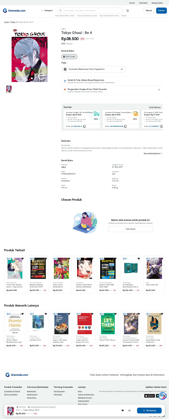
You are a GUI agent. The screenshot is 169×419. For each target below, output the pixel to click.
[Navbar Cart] (127, 10)
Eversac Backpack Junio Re (87, 16)
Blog (80, 391)
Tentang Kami (59, 391)
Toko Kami (143, 3)
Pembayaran (32, 394)
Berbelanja (31, 391)
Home (6, 22)
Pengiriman (31, 398)
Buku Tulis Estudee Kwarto (109, 16)
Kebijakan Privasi (85, 398)
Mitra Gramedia (10, 394)
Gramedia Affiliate (12, 391)
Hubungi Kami (157, 3)
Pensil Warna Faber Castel (64, 16)
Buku (13, 22)
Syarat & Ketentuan (86, 394)
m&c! (63, 29)
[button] (112, 90)
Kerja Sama (82, 404)
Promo (132, 3)
